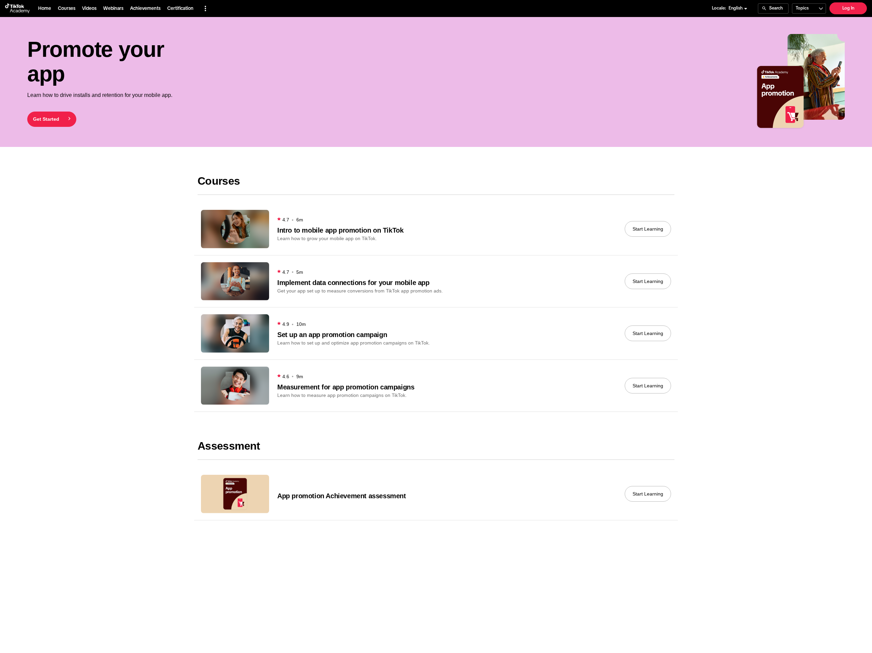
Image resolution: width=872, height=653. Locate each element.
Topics (802, 8)
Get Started (46, 119)
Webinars (113, 8)
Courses (66, 8)
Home (44, 8)
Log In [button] (848, 8)
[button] (205, 8)
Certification (180, 8)
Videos (89, 8)
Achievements (145, 8)
